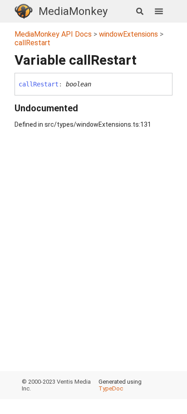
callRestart (32, 42)
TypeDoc (110, 388)
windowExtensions (128, 34)
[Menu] (163, 11)
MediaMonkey (73, 11)
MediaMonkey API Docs (53, 34)
